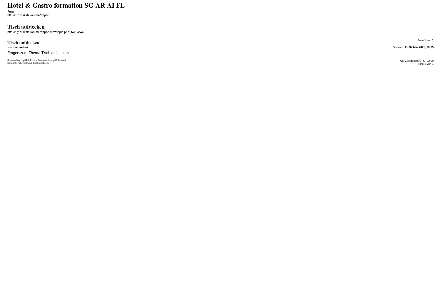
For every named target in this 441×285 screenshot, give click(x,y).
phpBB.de (44, 63)
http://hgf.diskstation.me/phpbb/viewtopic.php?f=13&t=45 (46, 32)
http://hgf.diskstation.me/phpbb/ (28, 15)
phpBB (24, 60)
